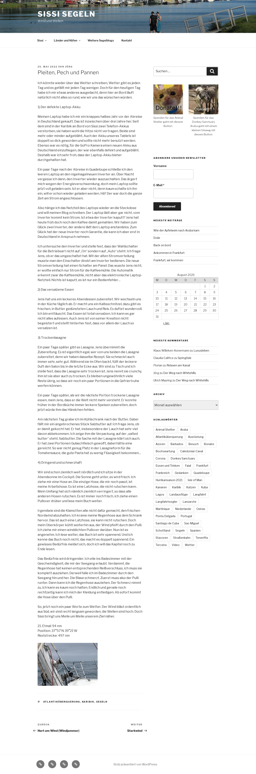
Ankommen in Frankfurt (169, 252)
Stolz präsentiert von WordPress (135, 764)
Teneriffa (202, 537)
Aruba (184, 429)
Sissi (40, 40)
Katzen (191, 487)
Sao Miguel (191, 523)
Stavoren (162, 537)
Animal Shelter (165, 429)
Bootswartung (165, 451)
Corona (160, 458)
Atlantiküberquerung (61, 701)
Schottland (163, 530)
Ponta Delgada (165, 516)
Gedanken (181, 472)
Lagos (160, 494)
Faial (188, 465)
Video (176, 545)
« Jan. (166, 323)
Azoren (160, 444)
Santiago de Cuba (167, 523)
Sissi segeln (66, 14)
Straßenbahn (181, 537)
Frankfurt (202, 465)
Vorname (160, 166)
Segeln (102, 701)
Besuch (193, 444)
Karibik (88, 701)
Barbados (176, 444)
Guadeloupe (202, 472)
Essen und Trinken (168, 465)
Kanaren (161, 487)
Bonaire (209, 444)
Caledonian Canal (191, 451)
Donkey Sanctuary (183, 458)
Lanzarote (189, 501)
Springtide (184, 358)
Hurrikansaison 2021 (169, 480)
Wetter (190, 545)
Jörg (69, 66)
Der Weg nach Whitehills (179, 373)
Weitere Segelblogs (101, 40)
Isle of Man (195, 480)
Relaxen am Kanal (178, 365)
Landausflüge (178, 494)
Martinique (163, 509)
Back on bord (162, 245)
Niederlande (183, 509)
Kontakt (126, 40)
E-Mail (158, 185)
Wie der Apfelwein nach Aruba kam (176, 230)
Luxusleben (201, 350)
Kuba (204, 487)
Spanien (195, 530)
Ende (156, 237)
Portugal (186, 516)
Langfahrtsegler (166, 501)
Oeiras (200, 509)
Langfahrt (199, 494)
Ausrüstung (196, 436)
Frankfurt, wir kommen (168, 260)
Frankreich (163, 472)
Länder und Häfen (65, 40)
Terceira (161, 545)
